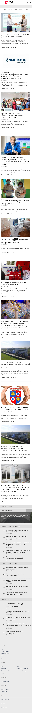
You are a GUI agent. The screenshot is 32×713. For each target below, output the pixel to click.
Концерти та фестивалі (22, 668)
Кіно (2, 666)
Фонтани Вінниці (5, 689)
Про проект (4, 707)
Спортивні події (4, 670)
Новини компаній (5, 651)
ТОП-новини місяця (5, 655)
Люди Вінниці (4, 691)
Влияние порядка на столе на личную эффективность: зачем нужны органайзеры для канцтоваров (18, 625)
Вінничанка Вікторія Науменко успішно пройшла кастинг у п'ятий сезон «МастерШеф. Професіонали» (18, 544)
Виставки (3, 668)
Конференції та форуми (22, 670)
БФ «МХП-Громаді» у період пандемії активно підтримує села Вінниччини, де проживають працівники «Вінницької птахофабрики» (14, 75)
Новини (8, 9)
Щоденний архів (5, 699)
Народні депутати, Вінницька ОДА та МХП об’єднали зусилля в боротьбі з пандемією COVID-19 (14, 409)
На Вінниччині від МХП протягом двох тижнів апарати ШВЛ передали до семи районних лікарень (15, 241)
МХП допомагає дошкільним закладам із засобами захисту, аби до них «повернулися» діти (15, 202)
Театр (18, 666)
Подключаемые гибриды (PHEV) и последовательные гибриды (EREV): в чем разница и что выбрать (17, 605)
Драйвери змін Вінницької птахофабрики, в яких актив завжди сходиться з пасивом (14, 115)
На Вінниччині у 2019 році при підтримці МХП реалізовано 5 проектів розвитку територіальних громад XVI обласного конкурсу (15, 488)
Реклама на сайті (5, 710)
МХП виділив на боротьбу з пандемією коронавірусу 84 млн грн (15, 284)
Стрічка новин (4, 649)
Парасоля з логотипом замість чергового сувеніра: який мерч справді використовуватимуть (15, 516)
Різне (2, 673)
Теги (2, 658)
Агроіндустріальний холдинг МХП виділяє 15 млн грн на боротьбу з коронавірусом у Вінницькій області (14, 448)
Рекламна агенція (5, 681)
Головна (3, 9)
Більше (13, 47)
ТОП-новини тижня (5, 653)
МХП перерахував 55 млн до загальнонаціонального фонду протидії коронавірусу (15, 364)
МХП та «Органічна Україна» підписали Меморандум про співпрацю (15, 35)
